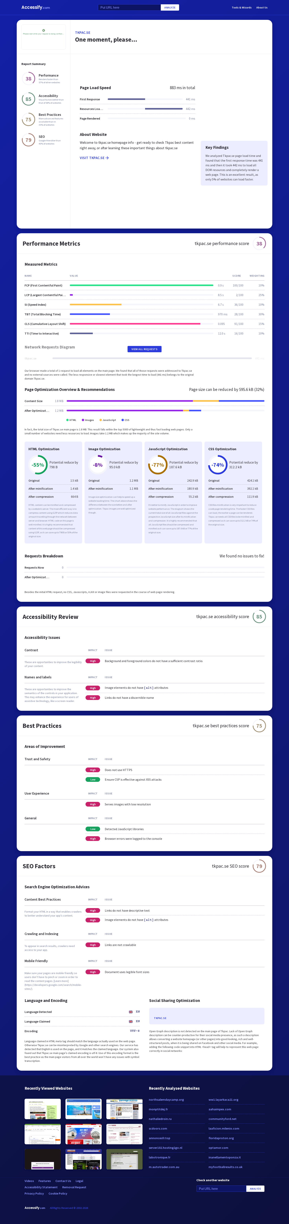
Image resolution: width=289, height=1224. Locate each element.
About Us (262, 7)
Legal (79, 1181)
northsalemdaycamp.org (166, 1099)
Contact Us (63, 1181)
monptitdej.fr (158, 1109)
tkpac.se (82, 32)
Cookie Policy (58, 1193)
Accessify (35, 7)
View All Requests (145, 349)
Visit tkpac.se (92, 158)
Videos (29, 1181)
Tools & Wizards (242, 7)
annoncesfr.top (159, 1138)
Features (45, 1181)
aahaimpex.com (220, 1109)
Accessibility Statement (41, 1187)
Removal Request (74, 1187)
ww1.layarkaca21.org (223, 1099)
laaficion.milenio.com (224, 1128)
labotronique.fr (159, 1157)
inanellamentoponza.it (225, 1157)
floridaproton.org (221, 1138)
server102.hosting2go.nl (165, 1148)
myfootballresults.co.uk (225, 1167)
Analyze (170, 7)
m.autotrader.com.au (164, 1167)
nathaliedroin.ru (160, 1119)
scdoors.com (158, 1128)
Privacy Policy (34, 1193)
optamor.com (218, 1148)
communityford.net (223, 1119)
